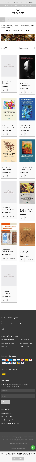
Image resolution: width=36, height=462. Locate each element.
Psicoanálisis (25, 25)
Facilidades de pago (7, 343)
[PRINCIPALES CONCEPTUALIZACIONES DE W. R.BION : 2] (4, 216)
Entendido (18, 458)
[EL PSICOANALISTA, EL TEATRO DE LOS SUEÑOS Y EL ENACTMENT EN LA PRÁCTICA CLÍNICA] (22, 218)
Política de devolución (26, 343)
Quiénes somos (24, 346)
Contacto (4, 346)
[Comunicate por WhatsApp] (33, 447)
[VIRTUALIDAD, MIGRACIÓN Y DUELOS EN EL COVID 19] (4, 176)
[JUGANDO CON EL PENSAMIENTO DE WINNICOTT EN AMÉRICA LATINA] (22, 176)
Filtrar (3, 48)
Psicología (16, 25)
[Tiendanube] (18, 448)
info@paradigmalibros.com (9, 420)
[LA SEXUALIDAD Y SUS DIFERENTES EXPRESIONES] (22, 134)
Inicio (3, 25)
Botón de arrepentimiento (18, 443)
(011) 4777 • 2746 (6, 416)
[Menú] (2, 19)
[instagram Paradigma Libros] (3, 329)
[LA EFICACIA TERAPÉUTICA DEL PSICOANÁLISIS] (4, 258)
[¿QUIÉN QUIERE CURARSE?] (4, 90)
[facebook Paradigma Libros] (6, 329)
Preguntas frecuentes (7, 339)
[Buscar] (33, 19)
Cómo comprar (24, 339)
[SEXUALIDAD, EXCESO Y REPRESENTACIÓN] (22, 260)
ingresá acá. (18, 441)
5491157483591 (5, 413)
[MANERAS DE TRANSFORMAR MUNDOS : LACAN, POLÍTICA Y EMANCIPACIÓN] (22, 92)
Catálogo (9, 25)
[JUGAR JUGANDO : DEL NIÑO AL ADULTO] (4, 300)
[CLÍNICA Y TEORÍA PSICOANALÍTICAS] (4, 134)
